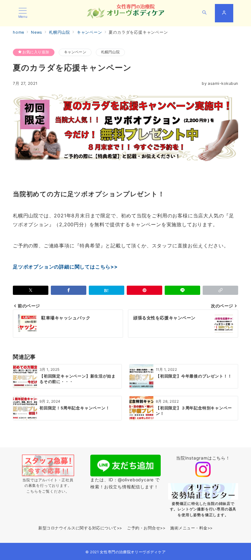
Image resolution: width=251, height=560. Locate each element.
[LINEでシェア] (182, 290)
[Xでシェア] (30, 290)
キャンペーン (75, 52)
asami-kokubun (220, 83)
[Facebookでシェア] (68, 290)
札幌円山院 (110, 52)
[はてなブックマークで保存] (106, 290)
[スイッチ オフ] (204, 13)
